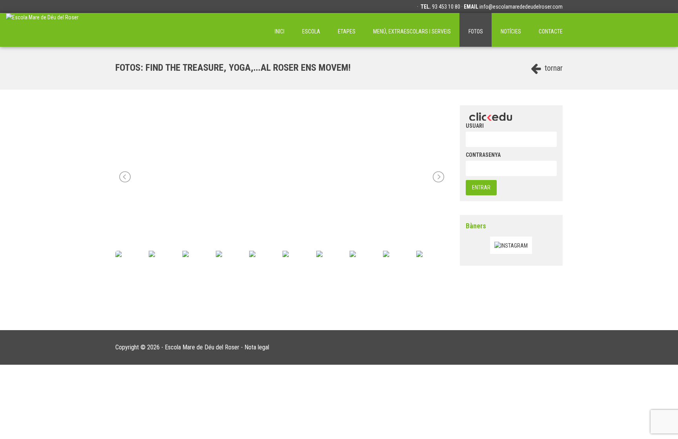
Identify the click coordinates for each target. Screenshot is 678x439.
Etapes (346, 31)
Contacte (551, 31)
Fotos (475, 31)
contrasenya (483, 155)
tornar (553, 68)
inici (279, 31)
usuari (475, 126)
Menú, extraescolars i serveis (412, 31)
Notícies (511, 31)
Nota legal (256, 347)
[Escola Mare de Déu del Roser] (42, 30)
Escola (311, 31)
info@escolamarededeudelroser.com (521, 7)
